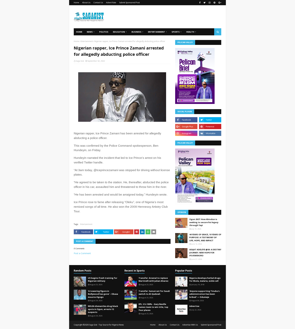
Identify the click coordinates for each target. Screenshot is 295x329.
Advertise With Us (190, 324)
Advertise (194, 306)
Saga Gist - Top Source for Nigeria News (106, 324)
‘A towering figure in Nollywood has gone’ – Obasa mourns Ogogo (103, 294)
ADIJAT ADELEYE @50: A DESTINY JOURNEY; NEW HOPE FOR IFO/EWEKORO (205, 252)
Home (76, 2)
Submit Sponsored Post (129, 2)
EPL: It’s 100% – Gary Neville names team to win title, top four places (153, 307)
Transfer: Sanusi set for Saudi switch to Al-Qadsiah (154, 292)
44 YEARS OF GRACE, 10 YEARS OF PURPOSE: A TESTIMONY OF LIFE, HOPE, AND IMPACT (205, 237)
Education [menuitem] (119, 31)
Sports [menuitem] (176, 31)
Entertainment (87, 41)
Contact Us (98, 2)
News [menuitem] (90, 31)
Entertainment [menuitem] (156, 31)
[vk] (210, 133)
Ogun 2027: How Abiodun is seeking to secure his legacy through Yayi (203, 222)
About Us (86, 2)
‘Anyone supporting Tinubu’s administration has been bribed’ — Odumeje (204, 294)
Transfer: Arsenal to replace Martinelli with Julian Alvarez (153, 279)
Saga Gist (80, 61)
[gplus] (219, 2)
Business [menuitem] (136, 31)
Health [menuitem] (190, 31)
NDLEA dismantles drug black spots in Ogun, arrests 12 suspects (103, 309)
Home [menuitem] (79, 31)
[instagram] (209, 2)
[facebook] (200, 2)
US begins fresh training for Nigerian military (102, 279)
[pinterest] (214, 2)
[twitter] (204, 2)
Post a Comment (82, 253)
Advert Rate (111, 2)
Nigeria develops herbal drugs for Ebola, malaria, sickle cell (204, 279)
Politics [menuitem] (103, 31)
